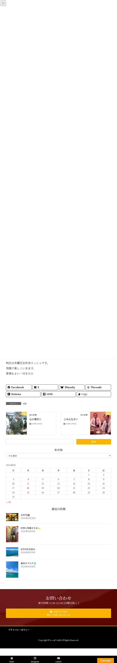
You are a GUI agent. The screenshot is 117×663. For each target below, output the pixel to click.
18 (28, 487)
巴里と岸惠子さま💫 (30, 527)
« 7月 (8, 502)
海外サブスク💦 (28, 563)
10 (13, 483)
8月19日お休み (28, 549)
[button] (58, 613)
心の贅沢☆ (35, 419)
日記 (25, 403)
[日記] (16, 423)
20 (58, 487)
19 (43, 487)
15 (89, 483)
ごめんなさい (71, 419)
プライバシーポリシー (19, 629)
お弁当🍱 (25, 514)
